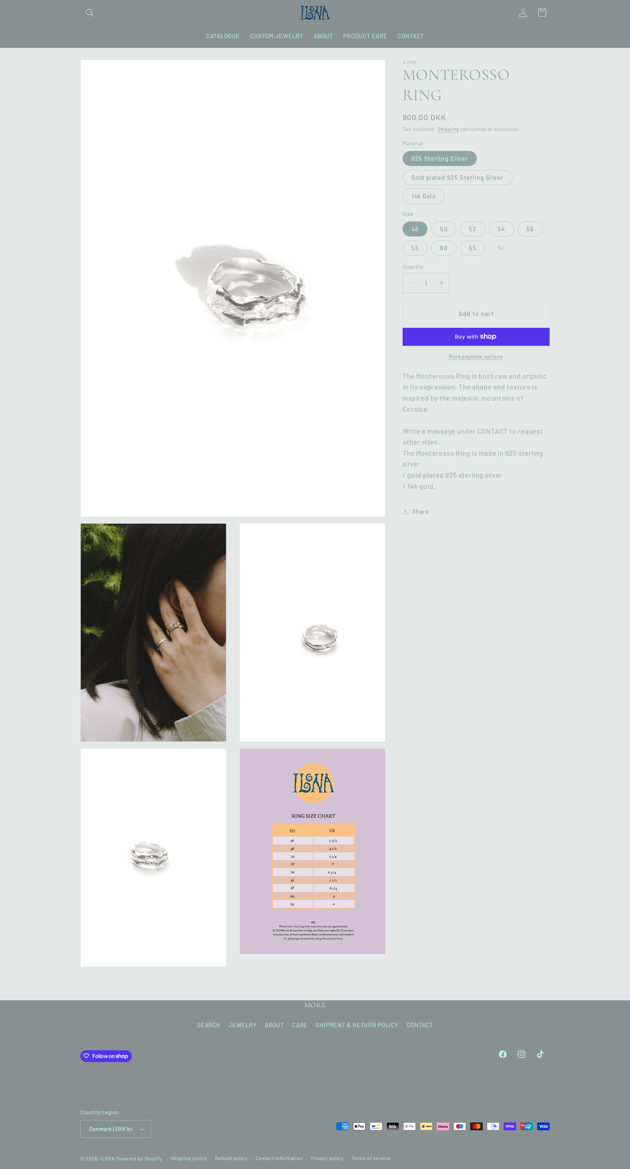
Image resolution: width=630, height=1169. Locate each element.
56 (530, 229)
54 (501, 229)
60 (444, 248)
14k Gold (423, 196)
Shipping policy (189, 1158)
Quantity (413, 266)
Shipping (448, 129)
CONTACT (420, 1025)
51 (505, 250)
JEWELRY (242, 1025)
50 (444, 229)
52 (472, 229)
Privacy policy (327, 1158)
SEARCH (208, 1025)
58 (415, 248)
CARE (299, 1025)
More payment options (476, 356)
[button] (89, 12)
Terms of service (371, 1158)
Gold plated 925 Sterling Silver (457, 177)
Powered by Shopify (139, 1158)
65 (472, 248)
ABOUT (274, 1025)
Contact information (279, 1158)
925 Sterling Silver (439, 158)
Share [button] (420, 511)
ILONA (107, 1158)
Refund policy (231, 1158)
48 (415, 229)
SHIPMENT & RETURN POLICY (357, 1025)
